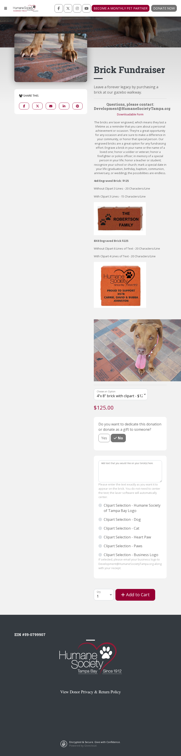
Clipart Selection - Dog (122, 519)
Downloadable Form (130, 114)
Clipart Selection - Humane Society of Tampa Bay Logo (132, 508)
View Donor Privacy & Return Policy (90, 691)
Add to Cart (137, 595)
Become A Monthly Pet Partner (120, 8)
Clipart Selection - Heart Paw (127, 537)
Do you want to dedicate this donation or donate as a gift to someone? (129, 427)
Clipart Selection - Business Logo (131, 554)
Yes (104, 438)
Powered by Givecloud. (83, 745)
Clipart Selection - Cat (121, 528)
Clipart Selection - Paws (123, 545)
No (120, 438)
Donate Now (164, 8)
